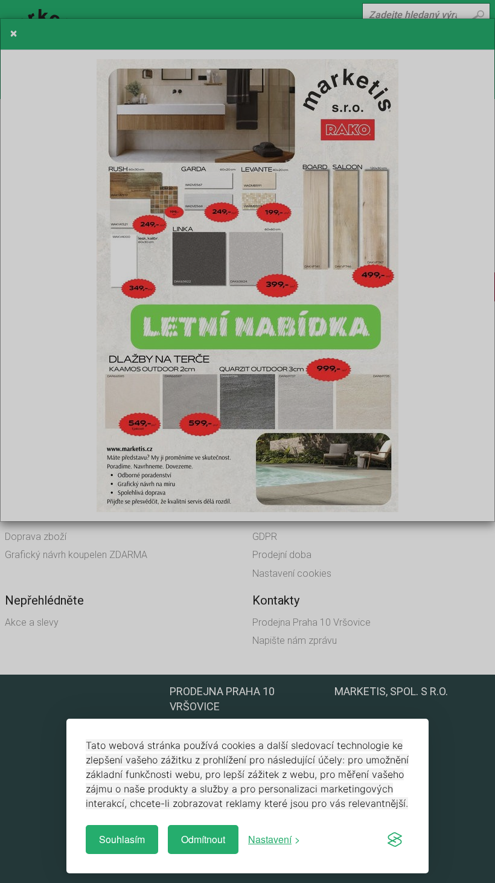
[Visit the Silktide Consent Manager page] (394, 839)
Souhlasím (122, 839)
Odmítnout (203, 839)
